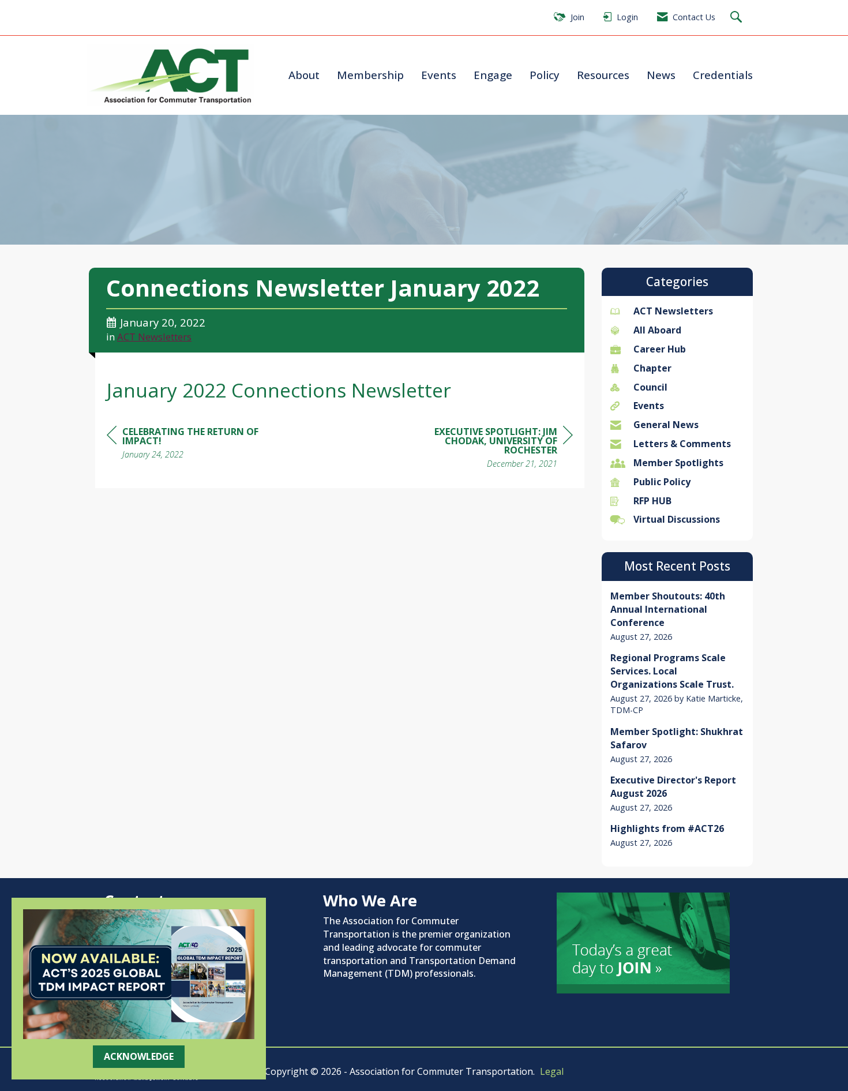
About (304, 75)
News (661, 75)
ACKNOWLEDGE (139, 1056)
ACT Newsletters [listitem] (673, 311)
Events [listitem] (648, 405)
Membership (370, 75)
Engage (493, 75)
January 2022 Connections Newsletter (279, 390)
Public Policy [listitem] (662, 481)
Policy (545, 75)
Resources (603, 75)
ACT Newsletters (154, 336)
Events (438, 75)
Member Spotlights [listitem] (678, 462)
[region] (486, 449)
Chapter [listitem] (652, 368)
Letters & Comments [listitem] (682, 443)
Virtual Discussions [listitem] (676, 519)
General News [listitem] (666, 424)
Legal (552, 1071)
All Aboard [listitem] (657, 330)
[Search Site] (737, 17)
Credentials (723, 75)
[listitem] (677, 616)
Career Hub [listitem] (659, 349)
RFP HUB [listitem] (652, 500)
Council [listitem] (650, 387)
